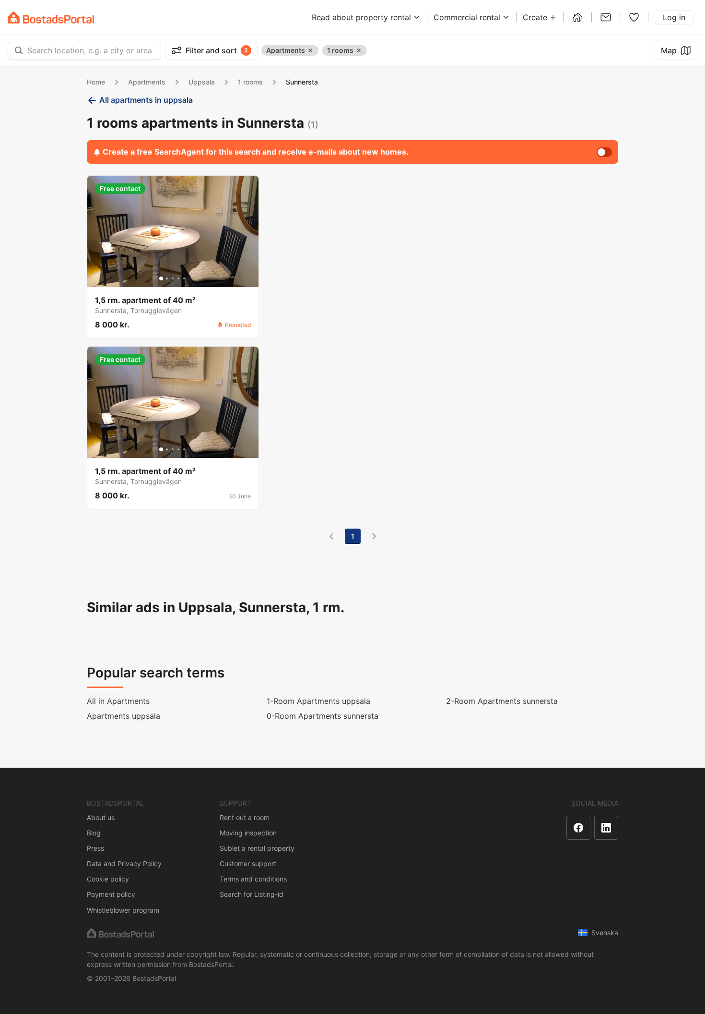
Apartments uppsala (123, 716)
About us (101, 817)
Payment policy (111, 894)
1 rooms (250, 82)
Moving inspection (248, 833)
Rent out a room (245, 817)
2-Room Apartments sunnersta (502, 701)
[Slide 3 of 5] (173, 278)
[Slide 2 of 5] (167, 278)
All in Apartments (118, 701)
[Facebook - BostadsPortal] (578, 828)
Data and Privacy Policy (124, 863)
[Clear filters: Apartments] (310, 50)
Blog (94, 833)
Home (96, 82)
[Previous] (331, 536)
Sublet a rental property (257, 848)
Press (95, 848)
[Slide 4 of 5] (178, 278)
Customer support (248, 863)
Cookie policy (108, 879)
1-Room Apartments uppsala (318, 701)
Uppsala (201, 82)
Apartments (146, 82)
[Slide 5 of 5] (184, 278)
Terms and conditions (253, 879)
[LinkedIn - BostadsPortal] (606, 828)
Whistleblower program (123, 910)
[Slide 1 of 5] (161, 278)
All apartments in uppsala (146, 100)
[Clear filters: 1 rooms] (358, 50)
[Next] (374, 536)
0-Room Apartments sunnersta (322, 716)
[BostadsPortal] (51, 17)
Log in (674, 17)
